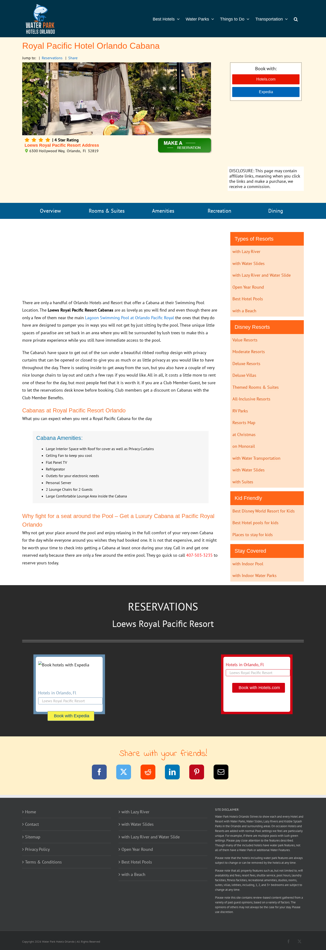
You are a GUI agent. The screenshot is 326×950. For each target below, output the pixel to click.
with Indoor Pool (247, 564)
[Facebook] (102, 773)
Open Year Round (248, 287)
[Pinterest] (199, 773)
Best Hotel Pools (247, 299)
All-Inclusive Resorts (251, 399)
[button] (296, 19)
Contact (32, 824)
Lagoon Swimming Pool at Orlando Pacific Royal (129, 317)
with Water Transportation (256, 458)
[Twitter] (126, 773)
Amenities (163, 210)
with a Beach (244, 310)
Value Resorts (245, 340)
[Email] (224, 773)
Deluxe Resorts (246, 363)
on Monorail (243, 446)
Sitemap (32, 837)
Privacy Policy (37, 849)
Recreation (219, 210)
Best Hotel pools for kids (255, 522)
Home (30, 812)
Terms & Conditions (43, 862)
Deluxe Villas (244, 375)
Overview (50, 210)
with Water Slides (248, 263)
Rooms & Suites (107, 210)
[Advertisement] (266, 134)
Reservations (52, 57)
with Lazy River (246, 251)
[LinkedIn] (175, 773)
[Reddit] (151, 773)
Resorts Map (243, 422)
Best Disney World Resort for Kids (263, 511)
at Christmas (244, 434)
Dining (275, 210)
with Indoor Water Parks (254, 575)
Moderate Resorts (248, 351)
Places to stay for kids (252, 534)
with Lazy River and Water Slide (261, 275)
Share (73, 57)
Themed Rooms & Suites (255, 387)
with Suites (242, 482)
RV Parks (240, 411)
